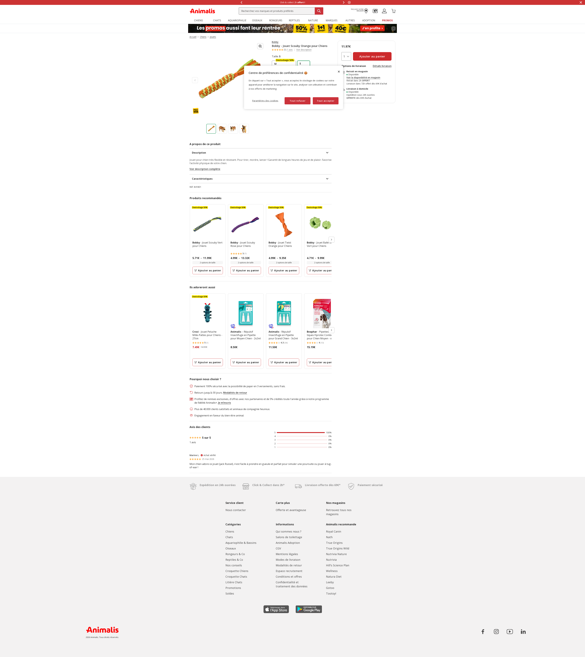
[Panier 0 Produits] (393, 10)
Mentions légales (287, 554)
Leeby (330, 582)
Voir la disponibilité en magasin (363, 77)
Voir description (304, 49)
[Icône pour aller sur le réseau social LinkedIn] (523, 632)
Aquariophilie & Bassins (240, 543)
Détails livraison (382, 66)
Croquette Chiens (236, 571)
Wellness (332, 571)
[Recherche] (319, 11)
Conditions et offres (289, 576)
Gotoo (330, 588)
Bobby (275, 42)
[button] (375, 10)
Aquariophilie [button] (237, 20)
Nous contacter (235, 510)
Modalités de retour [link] (235, 392)
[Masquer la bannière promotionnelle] (581, 2)
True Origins (334, 543)
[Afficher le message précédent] (241, 2)
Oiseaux (230, 548)
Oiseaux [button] (257, 20)
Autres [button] (350, 20)
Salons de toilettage (289, 537)
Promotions (233, 588)
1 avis (290, 49)
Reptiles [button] (294, 20)
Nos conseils (233, 565)
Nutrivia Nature (336, 554)
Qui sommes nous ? (288, 531)
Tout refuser (297, 100)
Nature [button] (313, 20)
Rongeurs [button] (275, 20)
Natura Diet (334, 576)
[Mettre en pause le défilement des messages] (349, 2)
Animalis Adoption (288, 543)
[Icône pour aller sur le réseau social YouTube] (510, 632)
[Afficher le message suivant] (344, 2)
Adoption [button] (368, 20)
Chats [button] (217, 20)
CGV (278, 548)
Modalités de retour (289, 565)
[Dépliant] (292, 28)
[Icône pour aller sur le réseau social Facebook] (483, 632)
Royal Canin (333, 531)
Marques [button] (331, 20)
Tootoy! (331, 593)
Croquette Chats (236, 576)
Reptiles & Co (234, 559)
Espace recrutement (289, 571)
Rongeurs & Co (235, 554)
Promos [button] (387, 20)
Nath (329, 537)
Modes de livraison (288, 559)
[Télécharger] (9, 652)
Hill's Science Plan (337, 565)
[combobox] (281, 11)
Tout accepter (325, 100)
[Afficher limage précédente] (195, 80)
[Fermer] (338, 71)
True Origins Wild (337, 548)
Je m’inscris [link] (224, 402)
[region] (293, 87)
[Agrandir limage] (260, 46)
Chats (229, 537)
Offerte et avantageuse (291, 510)
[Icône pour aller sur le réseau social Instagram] (496, 632)
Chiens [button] (198, 20)
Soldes (229, 593)
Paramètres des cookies (265, 100)
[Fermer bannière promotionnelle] (393, 28)
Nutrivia (331, 559)
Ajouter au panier (209, 270)
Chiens (229, 531)
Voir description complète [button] (205, 169)
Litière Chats (233, 582)
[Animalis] (202, 10)
